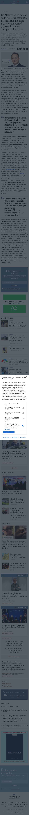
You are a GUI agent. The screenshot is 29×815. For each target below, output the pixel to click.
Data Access (14, 437)
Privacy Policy (23, 437)
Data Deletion (6, 437)
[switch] (23, 408)
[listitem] (14, 404)
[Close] (26, 377)
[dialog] (14, 407)
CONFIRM (9, 432)
